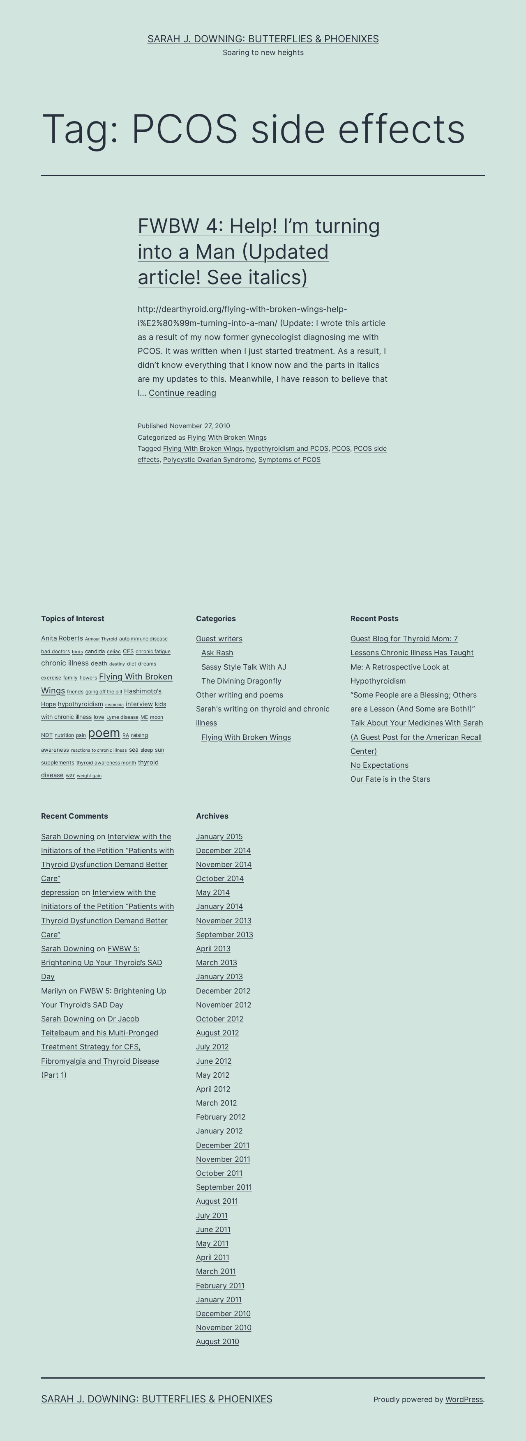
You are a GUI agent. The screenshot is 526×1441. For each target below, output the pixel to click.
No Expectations (379, 765)
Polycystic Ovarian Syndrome (209, 459)
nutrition (64, 735)
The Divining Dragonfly (241, 681)
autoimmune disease (143, 639)
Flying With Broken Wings (227, 437)
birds (77, 651)
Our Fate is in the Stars (390, 779)
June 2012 (214, 1061)
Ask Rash (217, 652)
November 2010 (223, 1327)
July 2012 (212, 1046)
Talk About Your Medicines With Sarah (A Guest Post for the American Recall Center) (417, 736)
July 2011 (212, 1215)
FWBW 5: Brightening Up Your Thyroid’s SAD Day (101, 962)
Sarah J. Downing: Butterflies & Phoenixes (263, 39)
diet (131, 664)
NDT (47, 735)
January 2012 (219, 1131)
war (70, 775)
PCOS (341, 448)
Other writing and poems (239, 695)
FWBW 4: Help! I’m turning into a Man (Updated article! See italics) (259, 251)
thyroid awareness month (106, 763)
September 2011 (224, 1187)
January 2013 (219, 976)
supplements (57, 762)
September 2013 (224, 934)
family (70, 678)
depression (60, 892)
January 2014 (219, 906)
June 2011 (213, 1229)
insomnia (114, 704)
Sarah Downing (68, 836)
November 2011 (223, 1159)
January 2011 (219, 1299)
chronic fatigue (153, 651)
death (99, 663)
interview (139, 704)
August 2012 (217, 1032)
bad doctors (55, 651)
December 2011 (222, 1145)
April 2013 (213, 948)
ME (144, 717)
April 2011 (212, 1257)
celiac (114, 651)
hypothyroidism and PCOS (287, 448)
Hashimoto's (142, 691)
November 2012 (223, 1004)
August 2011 (217, 1201)
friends (75, 691)
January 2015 (219, 836)
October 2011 (219, 1173)
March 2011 (216, 1271)
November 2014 (224, 864)
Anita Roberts (62, 638)
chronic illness (65, 663)
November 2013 (223, 920)
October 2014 (220, 878)
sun (159, 749)
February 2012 (221, 1117)
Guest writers (219, 638)
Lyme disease (122, 717)
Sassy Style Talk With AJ (243, 667)
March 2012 (216, 1103)
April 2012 (213, 1089)
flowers (88, 678)
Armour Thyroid (101, 639)
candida (95, 651)
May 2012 (213, 1075)
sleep (147, 750)
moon (156, 717)
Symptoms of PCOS (289, 459)
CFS (128, 651)
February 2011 (220, 1285)
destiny (117, 664)
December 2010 (223, 1313)
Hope (48, 703)
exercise (51, 678)
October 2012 (220, 1018)
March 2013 (216, 962)
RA (125, 735)
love (99, 717)
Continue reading (182, 393)
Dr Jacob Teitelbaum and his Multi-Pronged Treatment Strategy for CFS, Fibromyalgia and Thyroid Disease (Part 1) (100, 1046)
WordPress (464, 1399)
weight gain (89, 775)
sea (133, 749)
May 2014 (213, 892)
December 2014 (223, 850)
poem (104, 732)
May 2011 (212, 1243)
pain (81, 735)
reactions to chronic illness (99, 750)
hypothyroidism (80, 704)
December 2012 (223, 991)
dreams (147, 664)
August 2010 (217, 1341)
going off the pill (103, 691)
